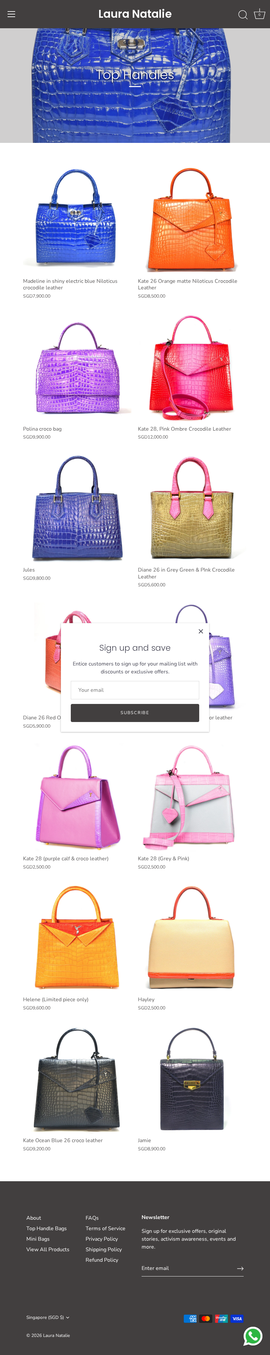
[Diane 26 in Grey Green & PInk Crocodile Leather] (192, 509)
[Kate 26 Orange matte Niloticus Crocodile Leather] (192, 220)
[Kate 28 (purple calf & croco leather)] (77, 797)
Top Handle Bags (46, 1228)
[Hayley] (192, 938)
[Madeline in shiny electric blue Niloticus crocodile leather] (77, 220)
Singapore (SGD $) (45, 1317)
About (33, 1218)
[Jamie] (192, 1079)
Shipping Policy (104, 1249)
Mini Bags (38, 1239)
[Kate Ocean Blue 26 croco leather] (77, 1079)
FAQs (92, 1218)
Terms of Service (105, 1228)
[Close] (201, 631)
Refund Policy (102, 1260)
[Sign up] (240, 1268)
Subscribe (135, 713)
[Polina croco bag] (77, 368)
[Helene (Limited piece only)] (77, 938)
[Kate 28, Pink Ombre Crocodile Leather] (192, 368)
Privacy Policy (102, 1239)
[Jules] (77, 509)
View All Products (47, 1249)
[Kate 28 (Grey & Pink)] (192, 797)
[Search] (243, 15)
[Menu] (11, 14)
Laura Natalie (135, 14)
